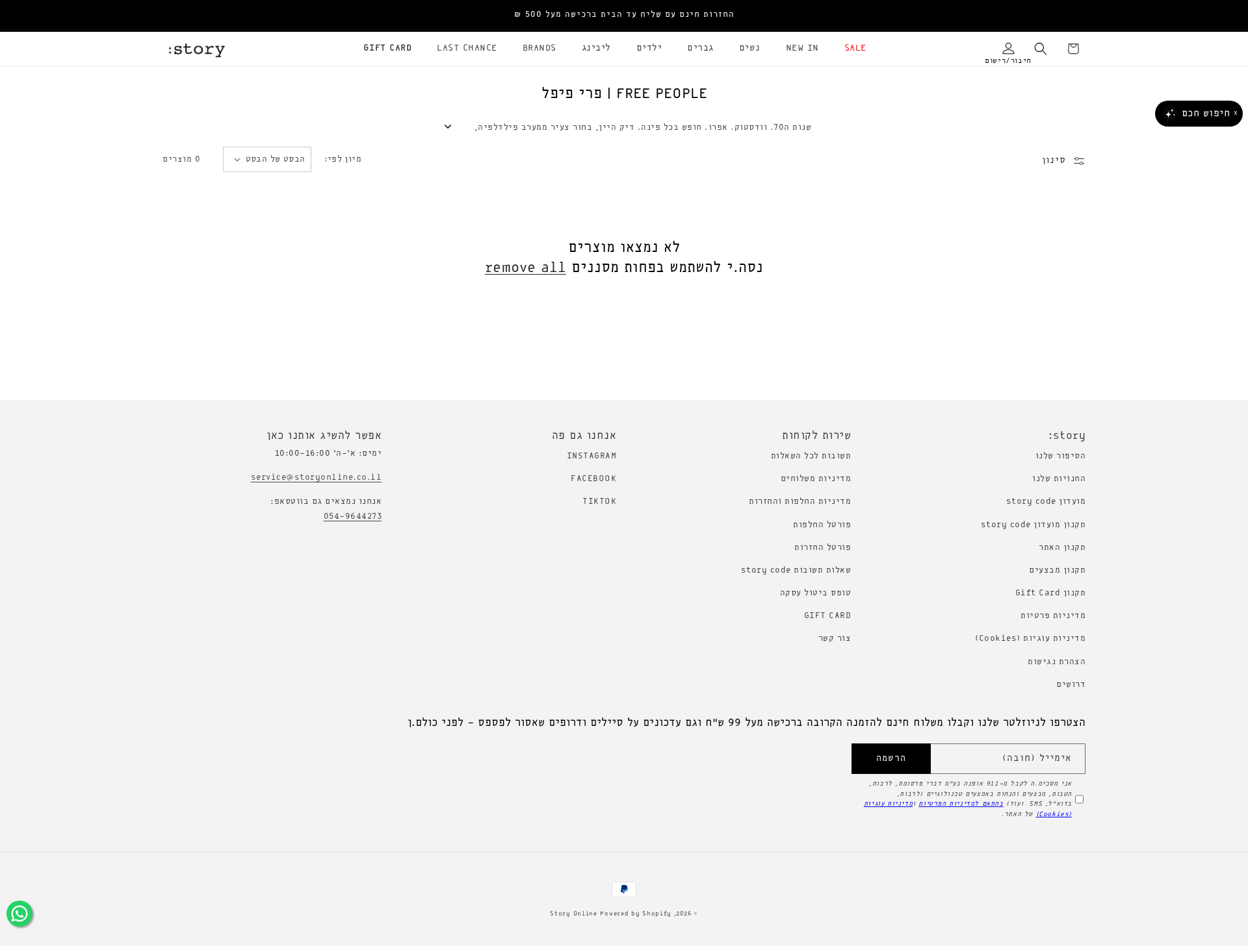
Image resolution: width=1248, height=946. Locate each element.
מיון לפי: (343, 159)
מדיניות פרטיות (1053, 616)
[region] (624, 15)
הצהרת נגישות (1057, 662)
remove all (525, 268)
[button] (850, 48)
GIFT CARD (828, 616)
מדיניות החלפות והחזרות (800, 501)
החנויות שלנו (1059, 479)
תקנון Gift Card (1050, 593)
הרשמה (891, 758)
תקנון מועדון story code (1033, 525)
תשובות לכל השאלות (811, 456)
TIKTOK (599, 501)
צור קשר (835, 638)
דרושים (1071, 684)
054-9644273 (353, 516)
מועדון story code (1046, 501)
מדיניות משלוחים (816, 479)
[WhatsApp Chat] (19, 914)
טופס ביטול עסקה (816, 593)
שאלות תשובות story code (796, 570)
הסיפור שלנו (1060, 456)
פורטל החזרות (822, 547)
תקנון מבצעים (1057, 570)
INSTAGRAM (592, 456)
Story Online (573, 914)
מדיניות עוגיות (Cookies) (1030, 638)
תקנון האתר (1062, 547)
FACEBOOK (593, 479)
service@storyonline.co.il (316, 477)
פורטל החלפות (822, 525)
